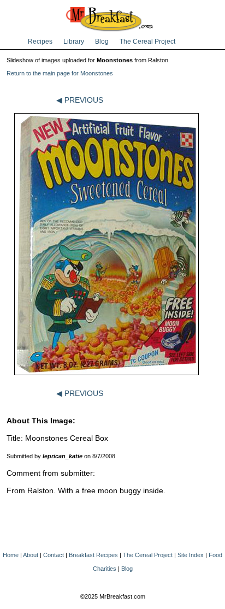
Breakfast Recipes (93, 555)
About (30, 555)
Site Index (190, 555)
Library (73, 41)
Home (11, 555)
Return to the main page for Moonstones (60, 73)
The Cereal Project (147, 41)
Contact (53, 555)
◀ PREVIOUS (79, 100)
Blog (102, 41)
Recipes (40, 41)
